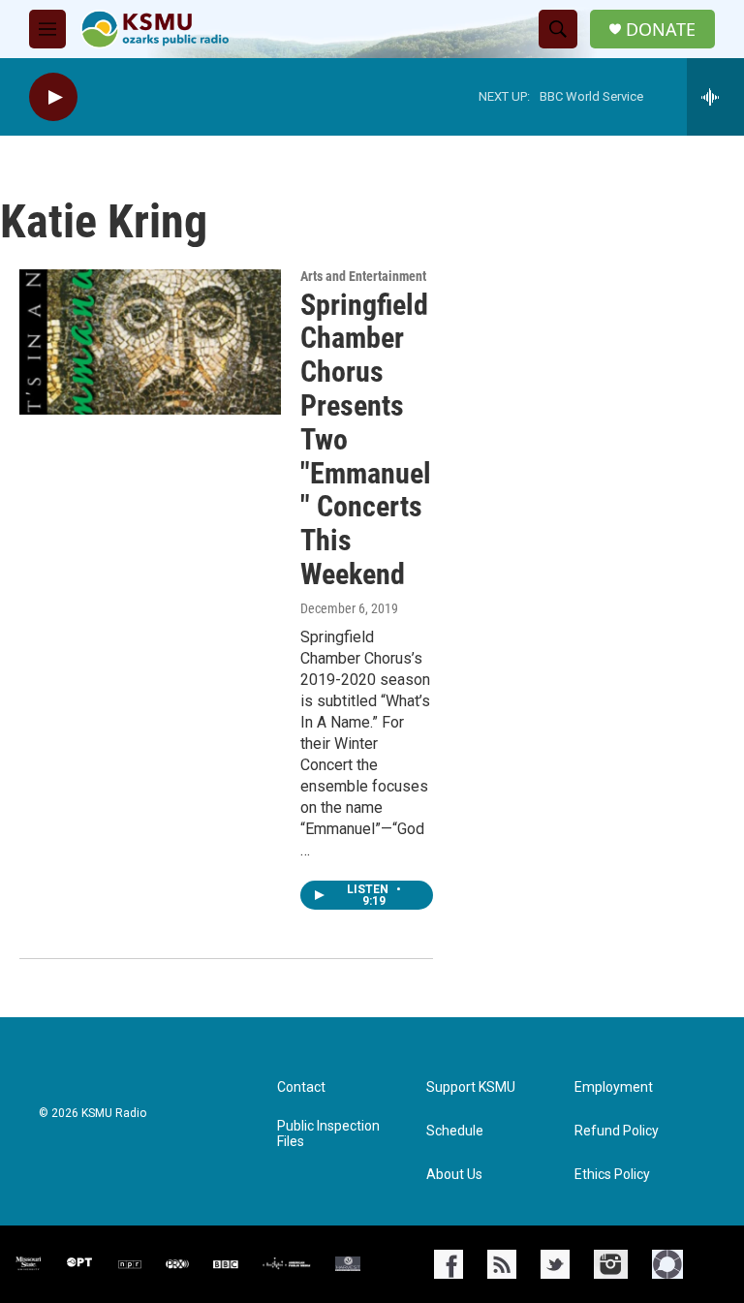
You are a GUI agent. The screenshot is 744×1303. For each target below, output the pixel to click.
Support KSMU (470, 1087)
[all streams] (715, 97)
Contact (301, 1087)
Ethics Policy (612, 1174)
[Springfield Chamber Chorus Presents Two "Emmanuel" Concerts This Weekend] (150, 342)
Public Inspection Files (328, 1134)
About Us (454, 1174)
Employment (613, 1087)
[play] (53, 97)
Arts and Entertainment (363, 276)
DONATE (661, 29)
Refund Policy (616, 1131)
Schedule (454, 1131)
